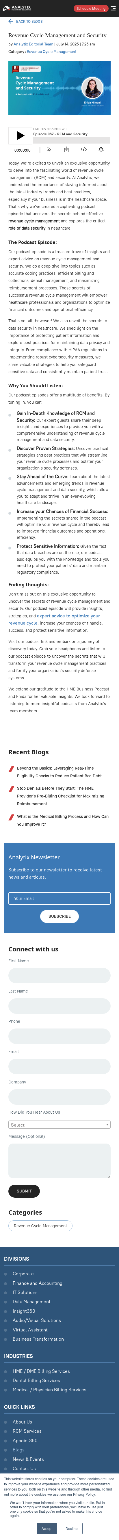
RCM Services (27, 1431)
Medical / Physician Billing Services (49, 1389)
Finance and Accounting (37, 1283)
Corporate (23, 1273)
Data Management (32, 1301)
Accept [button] (47, 1528)
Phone (14, 1021)
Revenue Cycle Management (52, 51)
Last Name (18, 991)
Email (13, 1051)
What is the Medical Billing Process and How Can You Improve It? (63, 820)
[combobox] (59, 1125)
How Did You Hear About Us (34, 1112)
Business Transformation (38, 1339)
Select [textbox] (18, 1125)
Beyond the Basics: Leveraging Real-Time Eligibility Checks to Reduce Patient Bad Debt (59, 772)
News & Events (28, 1459)
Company (17, 1082)
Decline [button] (72, 1528)
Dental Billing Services (36, 1380)
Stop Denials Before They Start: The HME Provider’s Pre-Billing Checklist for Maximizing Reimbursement (60, 796)
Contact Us (24, 1468)
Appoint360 (25, 1440)
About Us (22, 1422)
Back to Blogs (29, 21)
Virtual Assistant (30, 1330)
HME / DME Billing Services (41, 1371)
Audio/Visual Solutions (37, 1320)
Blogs (19, 1450)
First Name (18, 960)
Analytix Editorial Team (33, 44)
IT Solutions (25, 1292)
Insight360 (24, 1311)
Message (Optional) (26, 1136)
